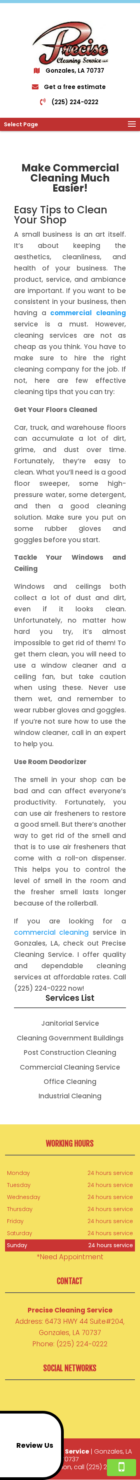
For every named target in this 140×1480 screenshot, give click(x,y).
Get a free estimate (75, 87)
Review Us (34, 1445)
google (54, 1398)
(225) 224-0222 (74, 102)
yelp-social (83, 1398)
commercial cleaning (51, 932)
